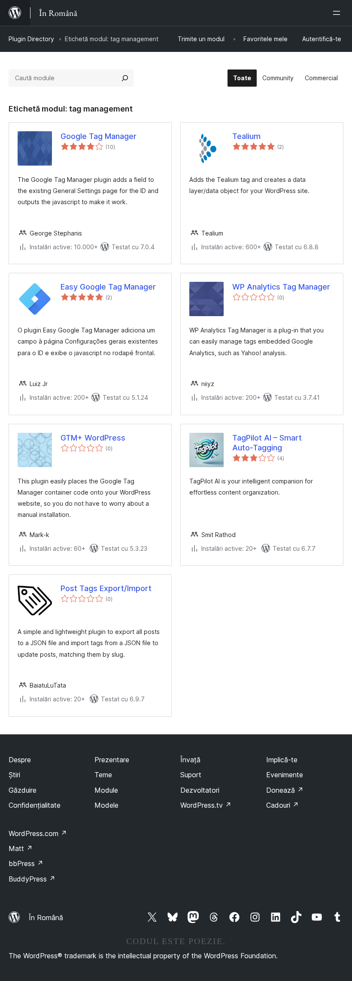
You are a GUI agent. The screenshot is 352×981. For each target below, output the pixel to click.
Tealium (246, 136)
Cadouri (282, 805)
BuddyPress (32, 879)
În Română (46, 917)
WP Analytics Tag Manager (281, 286)
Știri (14, 774)
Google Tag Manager (99, 136)
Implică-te (281, 759)
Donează (284, 790)
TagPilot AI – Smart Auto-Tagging (267, 442)
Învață (190, 759)
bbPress (26, 863)
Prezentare (111, 759)
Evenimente (284, 774)
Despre (20, 759)
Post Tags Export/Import (106, 588)
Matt (21, 848)
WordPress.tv (205, 805)
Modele (106, 805)
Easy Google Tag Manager (108, 286)
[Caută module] (125, 78)
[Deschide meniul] (338, 13)
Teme (103, 774)
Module (106, 790)
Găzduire (22, 790)
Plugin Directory (31, 38)
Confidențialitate (35, 805)
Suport (190, 774)
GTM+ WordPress (93, 437)
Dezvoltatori (199, 790)
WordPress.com (38, 833)
